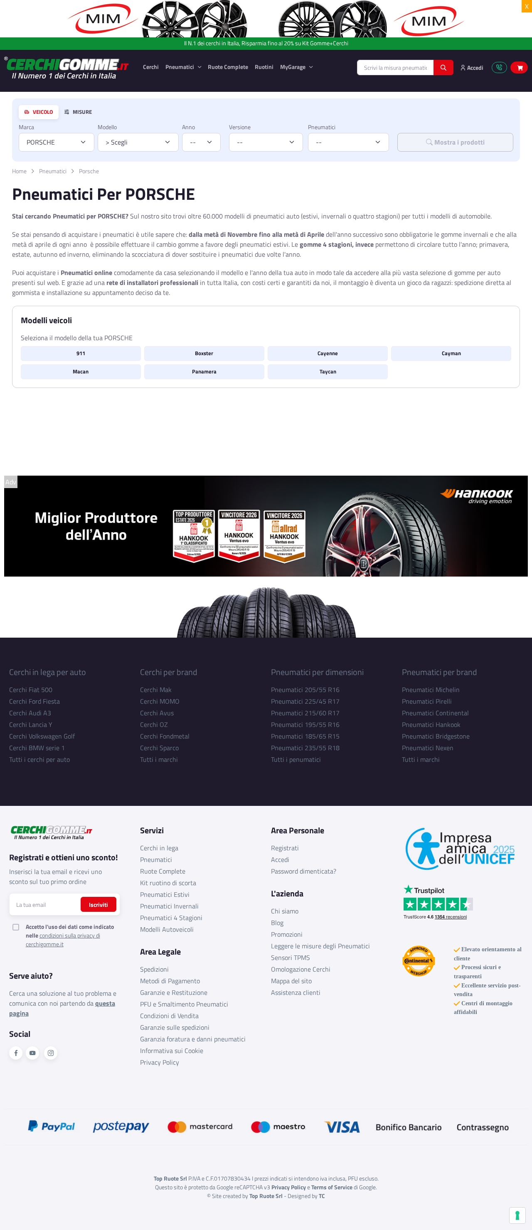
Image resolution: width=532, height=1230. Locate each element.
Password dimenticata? (303, 871)
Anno (188, 127)
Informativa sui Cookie (171, 1051)
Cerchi (151, 66)
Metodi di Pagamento (170, 981)
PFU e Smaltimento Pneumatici (184, 1004)
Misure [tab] (81, 112)
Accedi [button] (474, 67)
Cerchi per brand (168, 671)
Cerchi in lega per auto (47, 671)
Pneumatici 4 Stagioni (171, 918)
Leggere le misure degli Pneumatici (320, 946)
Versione (240, 127)
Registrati (285, 848)
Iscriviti (98, 904)
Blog (277, 923)
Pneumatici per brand (439, 671)
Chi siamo (284, 911)
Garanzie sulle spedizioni (174, 1027)
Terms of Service (331, 1187)
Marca (26, 127)
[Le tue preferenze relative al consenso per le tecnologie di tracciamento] (517, 1215)
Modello (107, 127)
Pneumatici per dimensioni (317, 671)
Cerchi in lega (159, 848)
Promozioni (287, 934)
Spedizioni (154, 969)
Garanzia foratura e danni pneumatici (193, 1039)
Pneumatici (180, 66)
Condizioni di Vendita (169, 1016)
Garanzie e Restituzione (173, 992)
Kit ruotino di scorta (168, 883)
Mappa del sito (291, 981)
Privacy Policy (159, 1062)
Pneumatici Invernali (169, 906)
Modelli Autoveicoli (167, 929)
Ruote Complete (228, 66)
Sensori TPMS (290, 957)
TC (322, 1195)
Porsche (89, 171)
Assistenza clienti (295, 992)
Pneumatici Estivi (165, 894)
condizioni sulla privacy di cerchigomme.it (63, 939)
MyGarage (293, 66)
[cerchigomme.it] (67, 67)
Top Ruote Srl (266, 1195)
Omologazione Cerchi (300, 969)
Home (19, 171)
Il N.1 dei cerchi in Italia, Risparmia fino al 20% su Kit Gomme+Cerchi (266, 43)
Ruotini (264, 66)
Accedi (280, 859)
